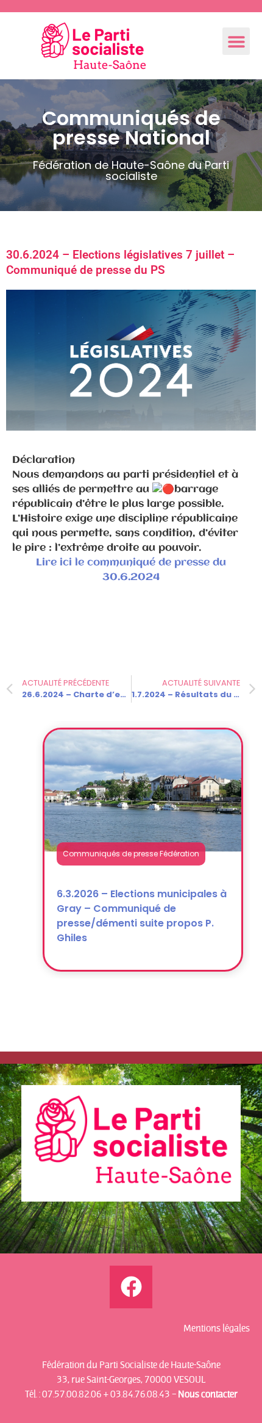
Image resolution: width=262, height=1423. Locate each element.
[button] (236, 41)
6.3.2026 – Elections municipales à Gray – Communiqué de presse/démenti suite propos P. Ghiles (142, 916)
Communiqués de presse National (131, 127)
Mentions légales (216, 1328)
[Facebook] (131, 1287)
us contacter (211, 1394)
